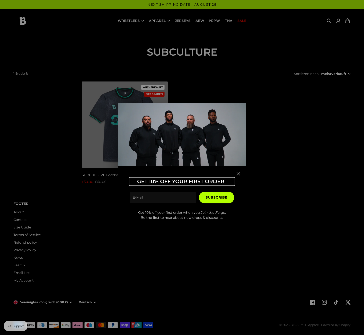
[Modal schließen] (238, 174)
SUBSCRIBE (217, 197)
